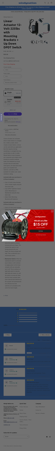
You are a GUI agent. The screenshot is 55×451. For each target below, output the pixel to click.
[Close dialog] (52, 211)
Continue (41, 231)
